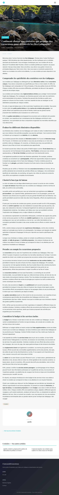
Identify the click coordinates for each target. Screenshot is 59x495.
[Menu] (55, 2)
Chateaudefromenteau (10, 464)
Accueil (4, 53)
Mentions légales (6, 482)
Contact (4, 485)
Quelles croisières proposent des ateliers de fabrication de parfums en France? (15, 449)
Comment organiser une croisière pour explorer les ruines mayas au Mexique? (42, 449)
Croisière (5, 37)
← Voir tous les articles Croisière (12, 431)
